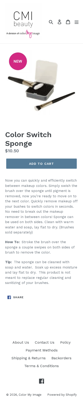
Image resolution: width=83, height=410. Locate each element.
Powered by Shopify (62, 394)
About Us (20, 342)
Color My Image (30, 394)
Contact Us (44, 342)
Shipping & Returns (29, 358)
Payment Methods (42, 350)
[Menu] (76, 21)
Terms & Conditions (41, 366)
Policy (65, 342)
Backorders (61, 358)
